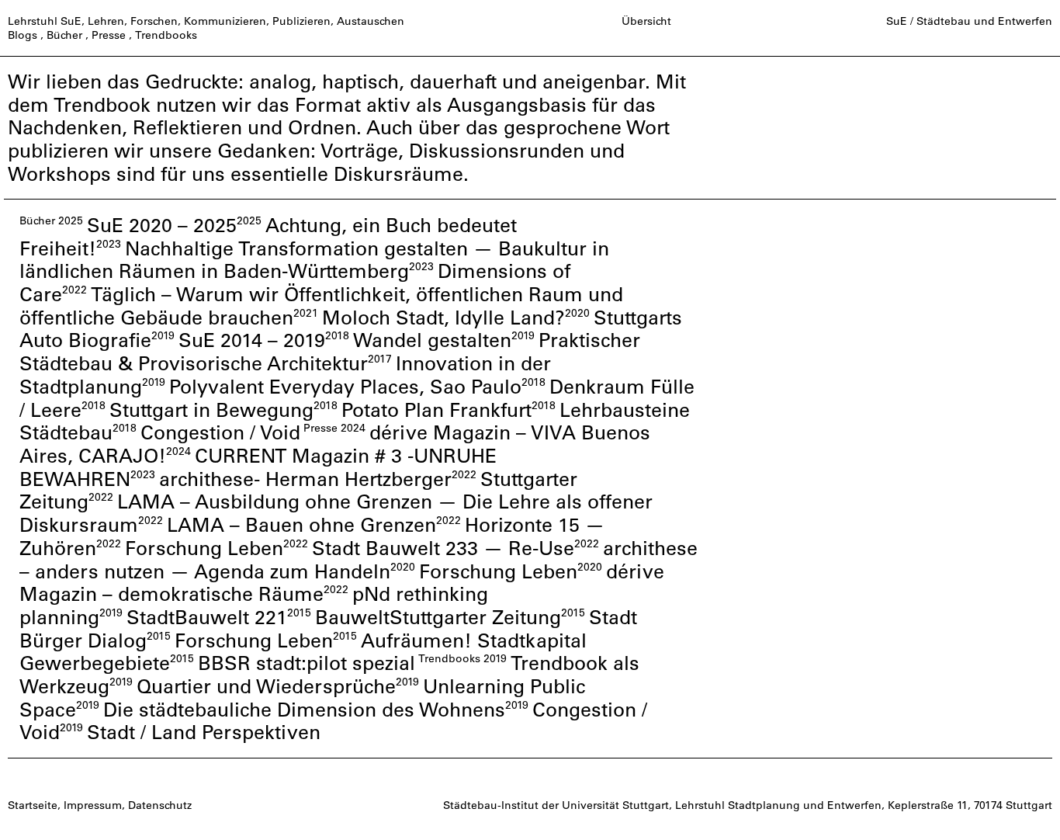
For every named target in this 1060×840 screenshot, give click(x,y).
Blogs (22, 35)
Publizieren (301, 21)
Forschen (154, 21)
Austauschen (370, 21)
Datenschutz (160, 805)
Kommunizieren (225, 21)
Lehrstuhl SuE (44, 21)
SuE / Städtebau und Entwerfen (969, 21)
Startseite (32, 805)
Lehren (106, 21)
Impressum (93, 805)
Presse (109, 35)
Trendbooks (166, 35)
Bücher (64, 35)
